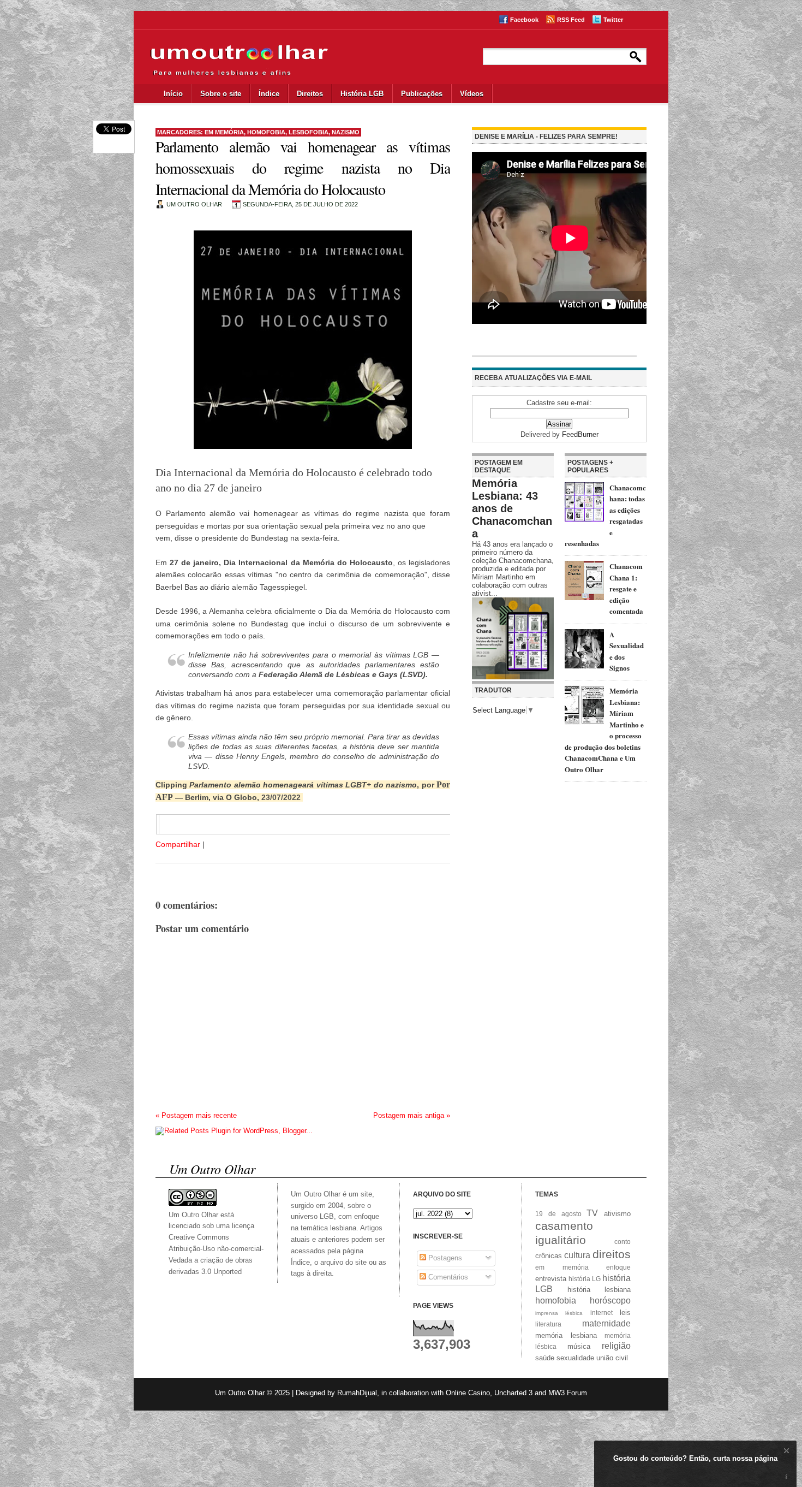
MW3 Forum (567, 1393)
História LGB (362, 94)
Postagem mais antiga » (411, 1115)
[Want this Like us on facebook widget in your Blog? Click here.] (786, 1477)
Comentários (447, 1277)
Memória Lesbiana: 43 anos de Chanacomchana (512, 508)
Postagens (444, 1258)
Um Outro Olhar (240, 1393)
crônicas (548, 1256)
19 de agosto (558, 1213)
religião (616, 1345)
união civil (612, 1358)
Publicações (421, 94)
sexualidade (575, 1358)
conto (622, 1241)
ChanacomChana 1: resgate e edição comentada (626, 588)
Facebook (524, 19)
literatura (548, 1324)
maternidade (606, 1323)
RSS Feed (571, 19)
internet (601, 1312)
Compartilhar (177, 844)
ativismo (617, 1214)
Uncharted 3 (513, 1393)
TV (592, 1213)
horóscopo (610, 1300)
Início (173, 94)
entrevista (550, 1279)
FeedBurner (580, 434)
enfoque (618, 1267)
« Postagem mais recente (196, 1115)
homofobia (266, 132)
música (578, 1346)
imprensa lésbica (559, 1313)
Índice (269, 94)
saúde (544, 1358)
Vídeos (471, 94)
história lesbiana (599, 1289)
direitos (611, 1254)
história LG (584, 1278)
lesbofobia (308, 132)
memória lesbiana (566, 1335)
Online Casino (468, 1393)
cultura (577, 1255)
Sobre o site (220, 94)
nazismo (346, 132)
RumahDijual (357, 1393)
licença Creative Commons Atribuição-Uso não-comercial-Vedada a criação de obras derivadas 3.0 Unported (216, 1248)
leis (625, 1312)
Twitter (613, 19)
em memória (224, 132)
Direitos (310, 94)
